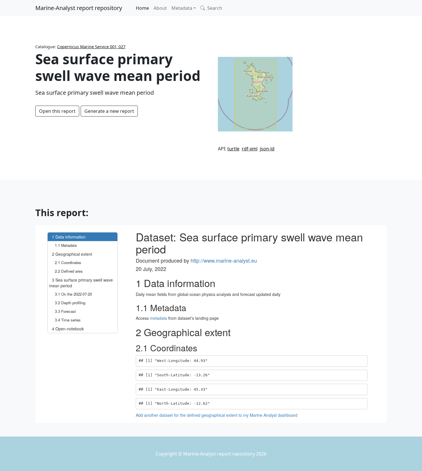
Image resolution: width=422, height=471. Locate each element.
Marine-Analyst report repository (78, 8)
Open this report (57, 111)
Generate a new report (109, 111)
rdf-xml (250, 149)
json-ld (267, 149)
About (160, 8)
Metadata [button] (181, 8)
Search (214, 8)
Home (142, 8)
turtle (233, 149)
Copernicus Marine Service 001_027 (91, 46)
